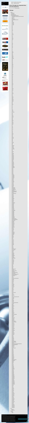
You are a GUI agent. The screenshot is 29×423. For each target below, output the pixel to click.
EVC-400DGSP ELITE (14, 193)
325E (12, 62)
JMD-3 (12, 267)
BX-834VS (13, 163)
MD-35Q (13, 349)
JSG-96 (12, 288)
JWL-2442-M (13, 333)
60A (12, 27)
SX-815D (13, 365)
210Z (12, 30)
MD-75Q (13, 351)
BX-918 (12, 168)
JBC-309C (13, 229)
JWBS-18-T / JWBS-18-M (14, 314)
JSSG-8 (12, 293)
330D (12, 68)
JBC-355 (13, 230)
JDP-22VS (13, 250)
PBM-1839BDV (13, 360)
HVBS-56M (13, 225)
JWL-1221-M (13, 324)
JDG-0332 (13, 244)
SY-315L (12, 387)
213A (12, 36)
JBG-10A (13, 231)
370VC (12, 89)
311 (12, 48)
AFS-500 (13, 147)
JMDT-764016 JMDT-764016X (15, 272)
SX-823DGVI (13, 377)
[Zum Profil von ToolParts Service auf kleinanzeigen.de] (5, 25)
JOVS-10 (13, 277)
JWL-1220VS (13, 323)
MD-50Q (13, 350)
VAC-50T (13, 396)
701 (12, 108)
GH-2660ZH (13, 215)
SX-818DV (13, 370)
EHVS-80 (13, 192)
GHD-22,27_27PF (13, 220)
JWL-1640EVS (13, 328)
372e (12, 94)
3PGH (12, 21)
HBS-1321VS (13, 223)
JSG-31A (13, 287)
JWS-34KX (13, 338)
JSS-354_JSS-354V (14, 292)
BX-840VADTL (13, 167)
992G (12, 136)
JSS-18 (12, 291)
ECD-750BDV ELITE (14, 189)
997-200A (13, 142)
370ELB (12, 88)
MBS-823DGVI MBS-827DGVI (15, 344)
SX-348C (13, 364)
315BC (12, 51)
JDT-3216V (13, 261)
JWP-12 (12, 335)
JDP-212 (13, 251)
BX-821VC (13, 157)
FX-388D (13, 197)
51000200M (13, 145)
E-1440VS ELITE (13, 188)
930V (12, 121)
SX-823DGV (13, 375)
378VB (12, 98)
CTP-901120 (13, 177)
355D (12, 79)
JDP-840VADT (13, 255)
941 (12, 125)
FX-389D (13, 199)
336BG (12, 74)
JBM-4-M (13, 236)
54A (12, 26)
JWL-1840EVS (13, 330)
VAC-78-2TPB (13, 401)
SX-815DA (13, 366)
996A (12, 140)
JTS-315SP (13, 298)
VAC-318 (13, 403)
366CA (12, 84)
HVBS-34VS (13, 224)
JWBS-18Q (13, 313)
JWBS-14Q (13, 308)
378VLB (12, 100)
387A (12, 103)
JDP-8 (12, 245)
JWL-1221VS (13, 325)
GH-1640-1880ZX (13, 210)
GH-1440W (13, 209)
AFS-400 (13, 146)
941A (12, 126)
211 (12, 31)
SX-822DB (13, 372)
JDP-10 (12, 246)
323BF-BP (13, 58)
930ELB (12, 120)
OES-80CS (13, 356)
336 (12, 73)
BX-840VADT (13, 166)
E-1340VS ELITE (13, 187)
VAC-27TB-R (13, 393)
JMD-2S (12, 266)
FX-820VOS (13, 203)
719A (12, 109)
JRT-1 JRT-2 (13, 286)
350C (12, 77)
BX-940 (12, 172)
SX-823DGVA (13, 376)
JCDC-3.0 (13, 241)
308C (12, 46)
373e (12, 95)
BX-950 (12, 173)
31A (12, 25)
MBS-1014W (13, 345)
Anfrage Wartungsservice (13, 14)
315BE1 (12, 52)
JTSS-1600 (13, 303)
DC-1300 (13, 183)
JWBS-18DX (13, 312)
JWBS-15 (13, 309)
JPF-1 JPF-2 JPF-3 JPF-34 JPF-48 (15, 278)
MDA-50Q (13, 354)
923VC (12, 115)
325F (12, 63)
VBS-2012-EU (13, 406)
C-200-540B (13, 176)
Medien (12, 412)
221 (12, 40)
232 (12, 42)
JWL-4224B (13, 334)
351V (12, 78)
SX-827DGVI (13, 380)
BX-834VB (13, 162)
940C (12, 124)
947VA (12, 129)
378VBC (12, 99)
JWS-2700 (13, 339)
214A (12, 37)
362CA (12, 83)
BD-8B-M (13, 151)
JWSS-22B (13, 340)
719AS (12, 110)
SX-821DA (13, 371)
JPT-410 (12, 283)
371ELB (12, 93)
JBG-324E (13, 234)
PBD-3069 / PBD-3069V (14, 359)
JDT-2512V (13, 260)
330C (12, 67)
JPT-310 (12, 282)
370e (12, 87)
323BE (12, 57)
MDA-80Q (13, 355)
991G (12, 135)
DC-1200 (13, 182)
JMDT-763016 (13, 271)
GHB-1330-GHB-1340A (14, 218)
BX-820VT (13, 156)
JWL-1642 (13, 329)
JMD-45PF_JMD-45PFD (14, 270)
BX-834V (13, 161)
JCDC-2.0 (13, 240)
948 (12, 130)
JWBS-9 (12, 304)
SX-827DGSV (13, 381)
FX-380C (13, 194)
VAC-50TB (13, 397)
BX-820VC (13, 155)
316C (12, 53)
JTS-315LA (13, 297)
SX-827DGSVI (13, 382)
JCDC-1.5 (13, 239)
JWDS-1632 (13, 318)
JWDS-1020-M (13, 317)
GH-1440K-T (13, 208)
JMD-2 (12, 265)
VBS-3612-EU (13, 407)
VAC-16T (13, 391)
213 (12, 35)
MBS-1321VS (13, 346)
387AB (12, 104)
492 (12, 105)
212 (12, 32)
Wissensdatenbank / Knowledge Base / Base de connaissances (18, 16)
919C (12, 114)
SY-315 (12, 386)
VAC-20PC (13, 392)
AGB (11, 408)
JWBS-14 (13, 307)
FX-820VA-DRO (13, 202)
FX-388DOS (13, 198)
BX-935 (12, 171)
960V (12, 131)
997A (12, 141)
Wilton (12, 20)
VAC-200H (13, 402)
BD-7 (12, 150)
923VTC (12, 116)
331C (12, 69)
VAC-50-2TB (13, 398)
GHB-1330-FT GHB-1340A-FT (15, 219)
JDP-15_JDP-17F (13, 249)
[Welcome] (27, 421)
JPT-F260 (13, 281)
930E (12, 119)
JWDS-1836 (13, 319)
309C (12, 47)
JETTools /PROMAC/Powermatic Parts (15, 15)
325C (12, 61)
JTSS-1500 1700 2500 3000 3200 (15, 302)
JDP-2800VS (13, 257)
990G (12, 134)
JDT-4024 (13, 262)
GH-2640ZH (13, 214)
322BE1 (12, 56)
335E (12, 72)
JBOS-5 (12, 235)
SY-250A (13, 385)
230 (12, 41)
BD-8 (12, 152)
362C (12, 82)
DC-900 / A (13, 178)
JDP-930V (13, 256)
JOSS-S (12, 276)
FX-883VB (13, 204)
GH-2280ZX (13, 213)
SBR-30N (13, 361)
